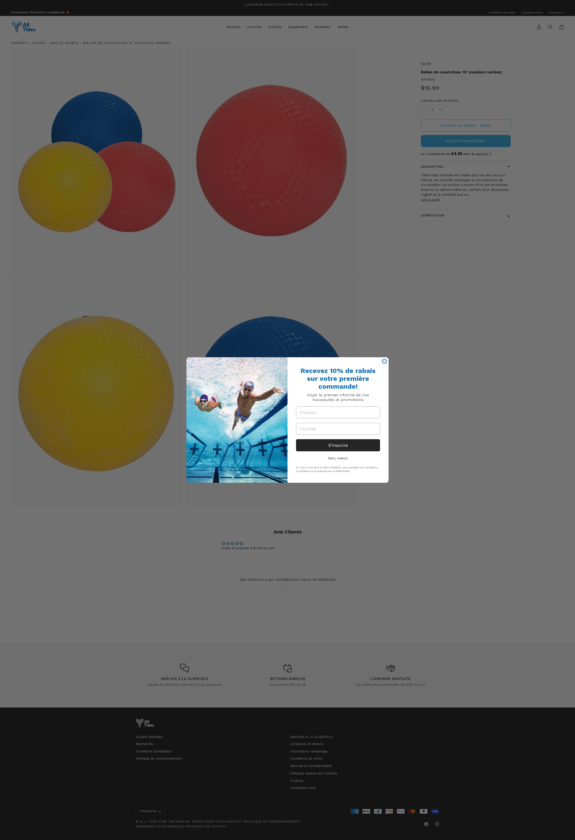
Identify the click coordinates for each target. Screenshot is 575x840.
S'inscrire (338, 445)
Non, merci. (338, 458)
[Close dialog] (384, 361)
